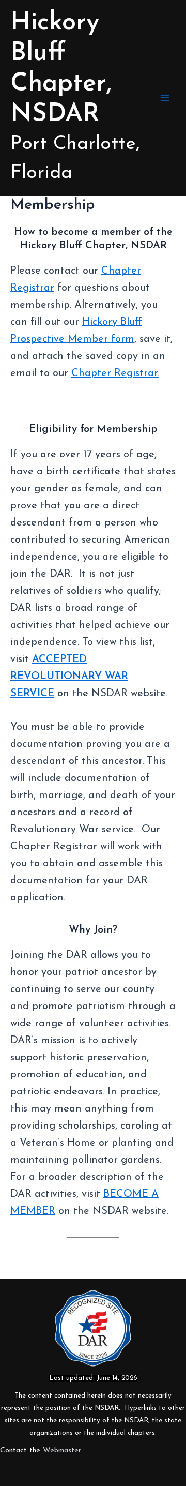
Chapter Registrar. (115, 373)
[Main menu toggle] (165, 98)
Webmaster (62, 1450)
